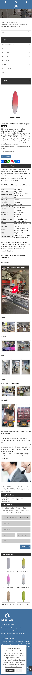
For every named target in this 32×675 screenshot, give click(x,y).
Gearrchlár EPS (6, 498)
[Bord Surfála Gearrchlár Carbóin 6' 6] (23, 579)
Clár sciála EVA (6, 61)
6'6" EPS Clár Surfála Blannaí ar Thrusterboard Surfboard (8, 571)
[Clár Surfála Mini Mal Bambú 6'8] (8, 596)
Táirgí (8, 22)
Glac (19, 671)
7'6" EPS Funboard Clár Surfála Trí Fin (8, 588)
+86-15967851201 (9, 625)
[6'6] (8, 563)
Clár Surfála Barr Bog (8, 45)
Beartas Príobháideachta (13, 667)
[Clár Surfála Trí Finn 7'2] (23, 563)
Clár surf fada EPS (7, 502)
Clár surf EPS (16, 22)
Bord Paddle (5, 65)
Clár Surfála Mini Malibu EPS (10, 24)
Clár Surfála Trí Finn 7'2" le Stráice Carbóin (23, 571)
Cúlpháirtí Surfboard (8, 69)
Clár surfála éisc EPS (18, 498)
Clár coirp (5, 49)
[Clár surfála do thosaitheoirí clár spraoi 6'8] (15, 102)
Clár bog (4, 73)
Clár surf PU (5, 57)
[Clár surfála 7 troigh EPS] (23, 596)
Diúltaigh (10, 671)
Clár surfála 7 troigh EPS (23, 604)
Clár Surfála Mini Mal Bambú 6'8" (8, 604)
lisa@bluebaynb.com (15, 628)
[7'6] (8, 579)
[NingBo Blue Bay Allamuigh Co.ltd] (16, 6)
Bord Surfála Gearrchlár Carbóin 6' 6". (23, 588)
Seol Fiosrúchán (6, 156)
